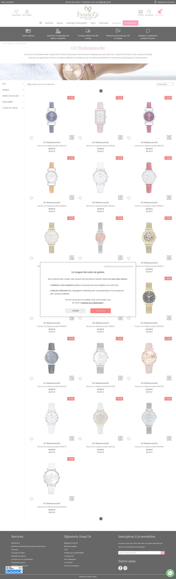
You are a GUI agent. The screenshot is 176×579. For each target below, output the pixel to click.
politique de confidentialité (92, 303)
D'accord (100, 311)
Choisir (75, 311)
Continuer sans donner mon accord (118, 266)
